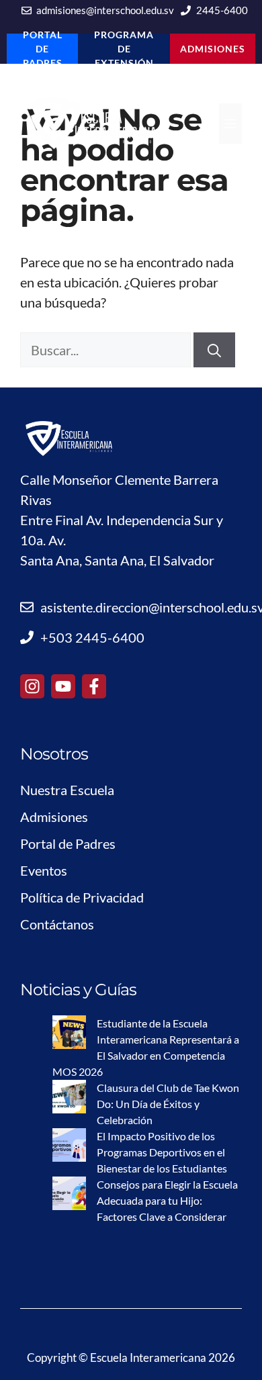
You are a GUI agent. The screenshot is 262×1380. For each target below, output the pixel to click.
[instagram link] (32, 686)
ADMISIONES (212, 48)
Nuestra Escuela (67, 790)
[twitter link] (63, 686)
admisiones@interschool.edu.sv (105, 10)
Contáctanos (57, 924)
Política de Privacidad (82, 897)
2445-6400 (222, 10)
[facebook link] (94, 686)
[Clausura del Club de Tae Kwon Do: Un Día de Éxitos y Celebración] (69, 1098)
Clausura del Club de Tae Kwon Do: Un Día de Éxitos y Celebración (168, 1103)
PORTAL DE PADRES (42, 49)
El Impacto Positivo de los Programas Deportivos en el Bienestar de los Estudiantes (162, 1152)
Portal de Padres (68, 843)
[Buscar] (214, 349)
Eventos (43, 870)
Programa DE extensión (124, 49)
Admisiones (54, 817)
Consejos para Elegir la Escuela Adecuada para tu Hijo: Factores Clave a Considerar (167, 1200)
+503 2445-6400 (92, 637)
